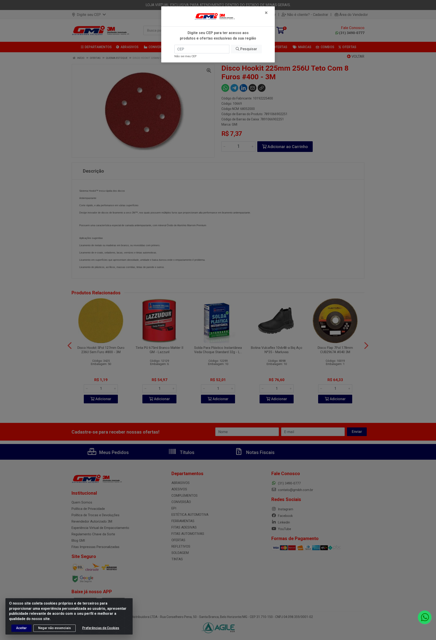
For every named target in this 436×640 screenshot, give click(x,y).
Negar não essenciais (54, 628)
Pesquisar (248, 49)
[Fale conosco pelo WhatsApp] (424, 617)
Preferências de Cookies (100, 628)
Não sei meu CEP (185, 56)
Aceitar (21, 628)
